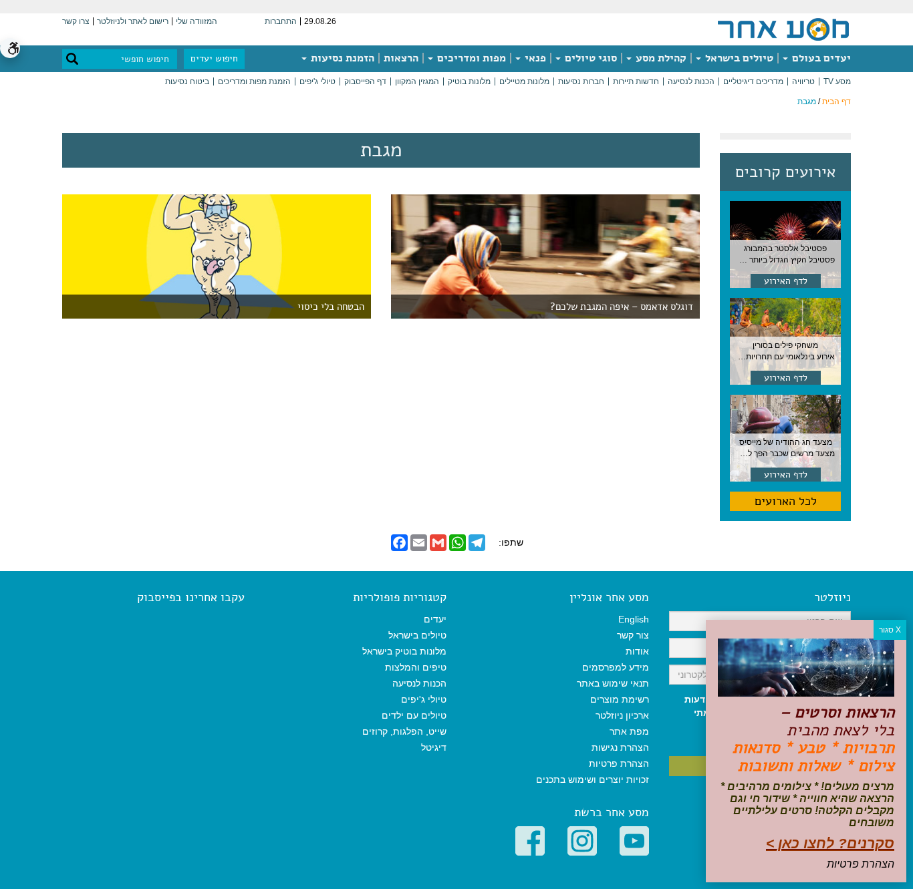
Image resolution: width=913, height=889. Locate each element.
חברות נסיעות (581, 81)
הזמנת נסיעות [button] (341, 58)
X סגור (890, 630)
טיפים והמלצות (415, 667)
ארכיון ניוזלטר (622, 715)
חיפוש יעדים (214, 58)
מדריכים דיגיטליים (753, 81)
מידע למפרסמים (615, 667)
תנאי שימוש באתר (613, 683)
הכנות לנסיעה (691, 81)
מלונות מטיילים (524, 81)
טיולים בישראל (737, 58)
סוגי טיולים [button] (589, 58)
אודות (637, 651)
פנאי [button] (534, 58)
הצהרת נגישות (620, 747)
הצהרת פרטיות (619, 763)
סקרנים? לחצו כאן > (830, 843)
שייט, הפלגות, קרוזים (404, 731)
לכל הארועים (786, 501)
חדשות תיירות (636, 81)
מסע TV (837, 81)
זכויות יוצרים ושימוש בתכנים (592, 779)
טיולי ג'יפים (317, 81)
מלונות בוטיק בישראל (404, 651)
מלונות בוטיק (469, 81)
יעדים (435, 619)
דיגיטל (433, 747)
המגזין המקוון (417, 81)
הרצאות (401, 58)
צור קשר (633, 635)
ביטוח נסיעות (187, 81)
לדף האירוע (785, 281)
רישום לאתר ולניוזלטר (132, 21)
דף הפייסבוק (365, 81)
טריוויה (803, 81)
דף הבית (836, 101)
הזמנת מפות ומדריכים (254, 81)
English (633, 619)
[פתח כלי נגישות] (10, 48)
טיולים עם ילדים (414, 715)
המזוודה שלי (196, 21)
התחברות (281, 21)
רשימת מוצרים (619, 699)
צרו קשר (76, 21)
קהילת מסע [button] (659, 58)
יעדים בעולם (820, 58)
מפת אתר (629, 731)
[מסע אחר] (783, 28)
